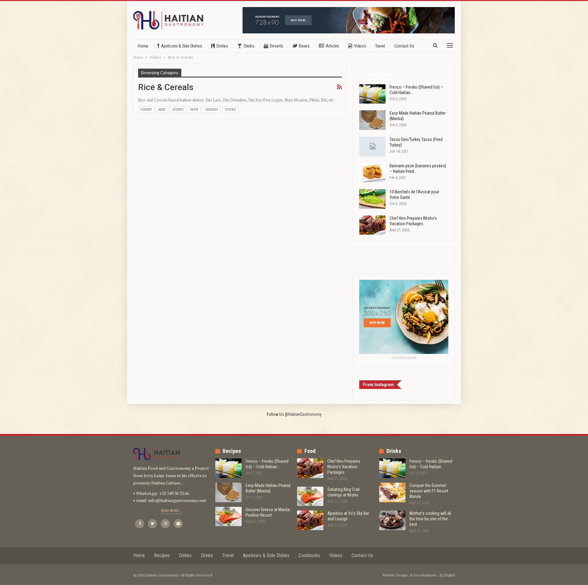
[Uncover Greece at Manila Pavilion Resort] (228, 516)
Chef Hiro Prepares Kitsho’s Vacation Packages (343, 467)
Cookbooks (309, 555)
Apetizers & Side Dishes (181, 46)
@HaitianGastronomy (303, 414)
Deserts (276, 46)
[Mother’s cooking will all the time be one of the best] (392, 520)
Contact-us (404, 46)
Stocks (230, 109)
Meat (162, 109)
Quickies (211, 109)
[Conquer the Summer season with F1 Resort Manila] (392, 492)
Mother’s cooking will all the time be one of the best (430, 519)
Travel (380, 46)
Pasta (194, 109)
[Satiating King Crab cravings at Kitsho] (310, 496)
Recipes (162, 555)
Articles (332, 46)
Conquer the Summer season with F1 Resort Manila (428, 491)
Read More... (171, 511)
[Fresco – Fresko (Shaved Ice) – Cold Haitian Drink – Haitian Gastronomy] (372, 94)
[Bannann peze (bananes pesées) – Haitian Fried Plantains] (372, 173)
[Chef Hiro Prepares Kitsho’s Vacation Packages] (372, 225)
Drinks (249, 46)
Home (143, 46)
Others (177, 109)
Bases (304, 46)
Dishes (222, 46)
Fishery (146, 109)
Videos (360, 46)
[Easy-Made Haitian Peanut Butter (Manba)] (372, 120)
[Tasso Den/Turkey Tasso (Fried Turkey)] (372, 146)
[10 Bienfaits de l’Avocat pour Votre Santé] (372, 199)
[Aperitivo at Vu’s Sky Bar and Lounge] (310, 520)
